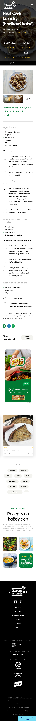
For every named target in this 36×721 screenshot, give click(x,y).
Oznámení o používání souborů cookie (18, 707)
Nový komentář (27, 337)
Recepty (18, 607)
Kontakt (18, 628)
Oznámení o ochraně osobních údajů (18, 711)
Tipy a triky (18, 611)
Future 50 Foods (18, 616)
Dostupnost (18, 718)
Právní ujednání (18, 714)
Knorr (18, 620)
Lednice (18, 624)
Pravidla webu (18, 704)
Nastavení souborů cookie (27, 718)
